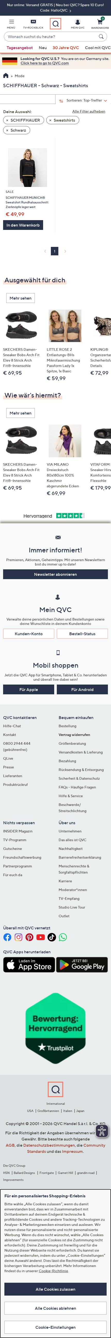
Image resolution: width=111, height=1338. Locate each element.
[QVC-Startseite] (5, 76)
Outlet (64, 916)
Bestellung (67, 726)
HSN (6, 1173)
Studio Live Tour (72, 907)
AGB (10, 1145)
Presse (8, 767)
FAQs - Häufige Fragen (77, 787)
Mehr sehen (20, 298)
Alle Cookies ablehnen (55, 1308)
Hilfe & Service (71, 796)
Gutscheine (12, 848)
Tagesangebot (20, 47)
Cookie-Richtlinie (53, 1271)
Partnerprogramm (17, 866)
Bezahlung (67, 761)
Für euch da (12, 875)
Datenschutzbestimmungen (49, 1145)
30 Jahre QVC (66, 47)
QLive (8, 758)
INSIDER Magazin (18, 831)
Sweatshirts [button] (64, 120)
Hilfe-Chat (12, 726)
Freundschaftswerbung (22, 857)
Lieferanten (12, 776)
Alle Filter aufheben (88, 111)
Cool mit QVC (98, 47)
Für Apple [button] (28, 689)
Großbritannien (48, 1111)
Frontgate (46, 1173)
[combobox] (50, 37)
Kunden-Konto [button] (29, 633)
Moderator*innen (73, 889)
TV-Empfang (69, 898)
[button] (11, 25)
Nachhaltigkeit (71, 848)
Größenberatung (72, 743)
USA (30, 1111)
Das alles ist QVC (72, 840)
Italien (67, 1111)
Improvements (13, 1180)
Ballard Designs (24, 1173)
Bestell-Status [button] (82, 633)
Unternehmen (70, 831)
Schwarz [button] (18, 130)
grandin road (85, 1173)
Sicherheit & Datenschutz (79, 778)
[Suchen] (102, 36)
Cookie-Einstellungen (55, 1327)
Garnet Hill (65, 1173)
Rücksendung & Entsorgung (81, 769)
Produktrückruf (15, 784)
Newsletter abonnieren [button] (55, 574)
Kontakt (9, 734)
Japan (80, 1111)
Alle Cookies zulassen (55, 1289)
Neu (43, 47)
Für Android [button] (82, 689)
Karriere (65, 881)
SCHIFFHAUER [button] (25, 120)
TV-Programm (14, 840)
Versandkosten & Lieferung (81, 752)
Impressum (72, 1151)
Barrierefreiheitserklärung (80, 857)
